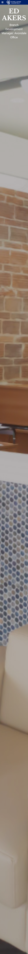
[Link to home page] (14, 2)
